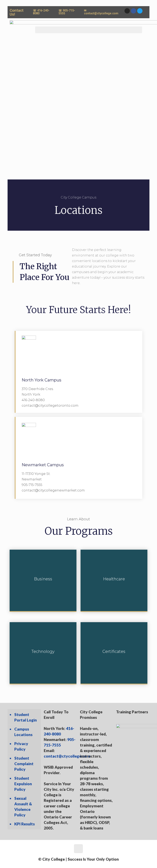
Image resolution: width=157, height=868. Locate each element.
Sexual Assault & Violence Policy (23, 806)
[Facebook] (133, 11)
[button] (88, 29)
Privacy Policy (21, 746)
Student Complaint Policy (24, 764)
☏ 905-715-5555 (66, 12)
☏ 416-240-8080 (41, 12)
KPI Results (24, 823)
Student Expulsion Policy (23, 784)
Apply (123, 372)
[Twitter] (139, 11)
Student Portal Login (25, 717)
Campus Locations (23, 732)
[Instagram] (127, 11)
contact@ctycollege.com (67, 756)
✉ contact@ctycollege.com (101, 12)
